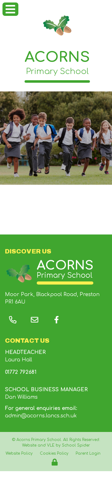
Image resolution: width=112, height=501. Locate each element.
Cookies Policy (54, 453)
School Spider (76, 445)
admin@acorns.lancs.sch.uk (41, 416)
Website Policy (19, 453)
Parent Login (88, 453)
